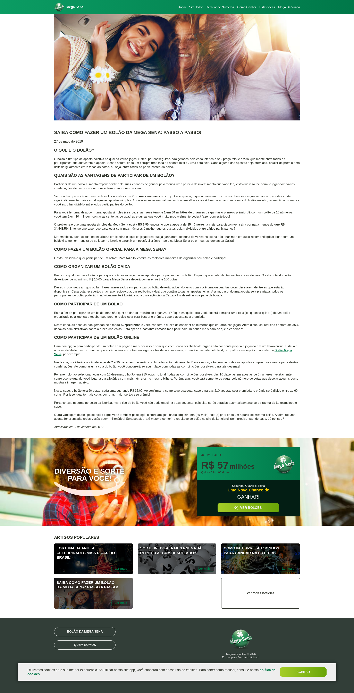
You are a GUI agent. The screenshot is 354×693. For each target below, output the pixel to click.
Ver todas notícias (261, 593)
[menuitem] (180, 7)
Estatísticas (267, 7)
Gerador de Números (220, 7)
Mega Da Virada (289, 7)
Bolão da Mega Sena (85, 631)
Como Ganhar (246, 7)
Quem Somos (85, 644)
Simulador (196, 7)
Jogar (182, 7)
